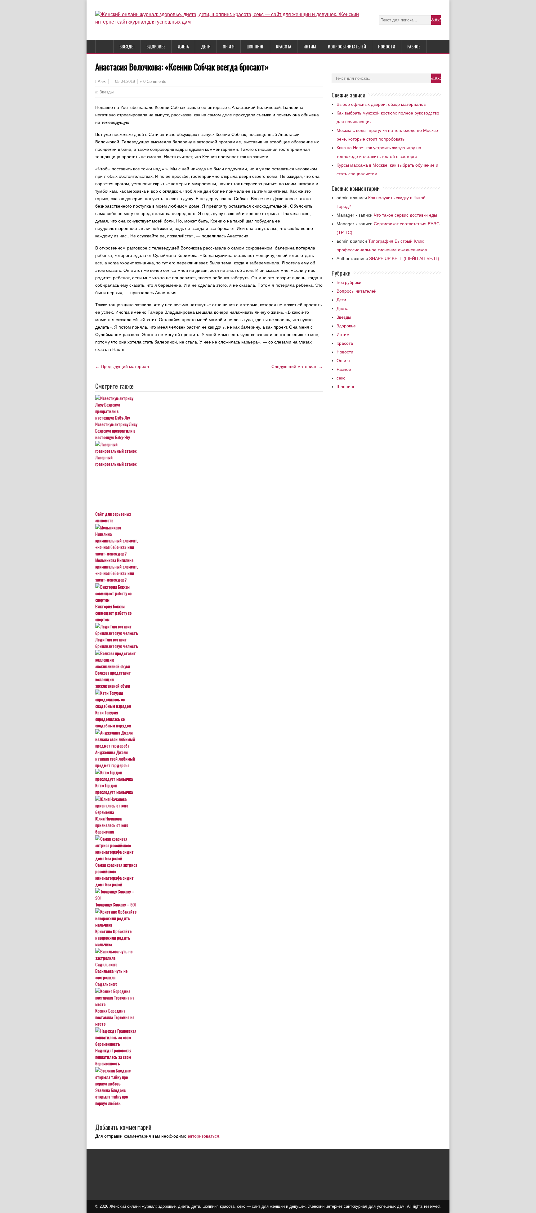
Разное (413, 46)
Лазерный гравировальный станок (115, 460)
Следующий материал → (297, 366)
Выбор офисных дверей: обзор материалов (381, 104)
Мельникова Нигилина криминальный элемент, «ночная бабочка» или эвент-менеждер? (116, 570)
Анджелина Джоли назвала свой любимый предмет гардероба (115, 758)
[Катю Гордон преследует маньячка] (209, 775)
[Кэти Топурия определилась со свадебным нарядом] (209, 699)
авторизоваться (203, 1136)
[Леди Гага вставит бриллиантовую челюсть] (209, 629)
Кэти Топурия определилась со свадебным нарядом (113, 719)
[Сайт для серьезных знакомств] (209, 489)
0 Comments (154, 81)
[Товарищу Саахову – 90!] (209, 894)
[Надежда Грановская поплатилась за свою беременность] (209, 1037)
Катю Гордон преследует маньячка (114, 788)
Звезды (126, 46)
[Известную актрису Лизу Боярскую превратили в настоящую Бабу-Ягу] (209, 408)
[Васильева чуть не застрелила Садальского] (209, 958)
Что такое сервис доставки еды (405, 215)
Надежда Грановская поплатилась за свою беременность (113, 1057)
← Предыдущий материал (122, 366)
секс (341, 377)
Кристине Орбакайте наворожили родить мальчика (113, 937)
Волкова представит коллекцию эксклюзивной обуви (113, 679)
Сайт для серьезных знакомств (113, 516)
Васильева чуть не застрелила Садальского (111, 977)
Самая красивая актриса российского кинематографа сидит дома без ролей (116, 874)
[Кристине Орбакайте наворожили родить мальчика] (209, 918)
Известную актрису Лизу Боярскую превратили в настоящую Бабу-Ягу (116, 430)
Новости (386, 46)
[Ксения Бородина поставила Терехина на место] (209, 997)
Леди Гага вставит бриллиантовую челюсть (116, 642)
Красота (283, 46)
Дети (206, 46)
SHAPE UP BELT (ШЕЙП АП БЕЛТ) (404, 258)
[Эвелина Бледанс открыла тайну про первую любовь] (209, 1077)
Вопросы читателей (347, 46)
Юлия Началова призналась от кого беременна (111, 825)
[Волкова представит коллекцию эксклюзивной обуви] (209, 659)
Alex (102, 81)
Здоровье (155, 46)
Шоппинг (255, 46)
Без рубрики (349, 282)
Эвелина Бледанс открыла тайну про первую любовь (111, 1096)
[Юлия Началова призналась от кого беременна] (209, 805)
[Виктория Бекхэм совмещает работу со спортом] (209, 593)
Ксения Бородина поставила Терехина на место (114, 1017)
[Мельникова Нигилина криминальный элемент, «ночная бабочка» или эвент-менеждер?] (209, 540)
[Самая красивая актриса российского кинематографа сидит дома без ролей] (209, 848)
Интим (309, 46)
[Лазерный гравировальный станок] (209, 447)
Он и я (228, 46)
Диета (183, 46)
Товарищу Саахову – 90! (115, 904)
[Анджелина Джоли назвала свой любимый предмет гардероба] (209, 739)
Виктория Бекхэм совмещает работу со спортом (113, 612)
